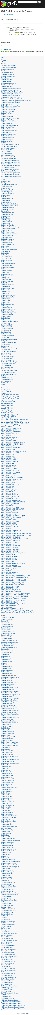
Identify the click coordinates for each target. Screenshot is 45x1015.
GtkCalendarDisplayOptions (9, 204)
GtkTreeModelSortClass (8, 977)
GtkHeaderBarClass (7, 774)
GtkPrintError (5, 293)
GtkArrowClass (5, 649)
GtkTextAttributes (6, 937)
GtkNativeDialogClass (7, 823)
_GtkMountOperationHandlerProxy (11, 1003)
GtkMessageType (6, 265)
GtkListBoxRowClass (7, 802)
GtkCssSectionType (7, 214)
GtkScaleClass (5, 881)
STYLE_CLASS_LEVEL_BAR (10, 484)
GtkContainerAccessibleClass (10, 723)
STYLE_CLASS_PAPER (8, 511)
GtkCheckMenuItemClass (9, 707)
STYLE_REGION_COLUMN (9, 602)
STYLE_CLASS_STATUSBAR (10, 549)
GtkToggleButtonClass (8, 954)
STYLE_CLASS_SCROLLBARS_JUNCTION (14, 539)
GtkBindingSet (5, 659)
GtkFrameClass (6, 765)
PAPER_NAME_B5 (7, 412)
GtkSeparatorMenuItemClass (10, 893)
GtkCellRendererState (7, 209)
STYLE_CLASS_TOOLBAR (9, 558)
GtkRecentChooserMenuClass (10, 865)
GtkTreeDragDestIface (8, 968)
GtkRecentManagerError (8, 313)
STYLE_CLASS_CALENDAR (10, 437)
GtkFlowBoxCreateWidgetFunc (10, 106)
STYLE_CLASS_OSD (7, 505)
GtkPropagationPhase (7, 304)
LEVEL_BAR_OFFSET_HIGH (10, 397)
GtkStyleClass (5, 919)
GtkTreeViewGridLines (8, 372)
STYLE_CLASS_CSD (7, 446)
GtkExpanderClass (7, 740)
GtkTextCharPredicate (8, 148)
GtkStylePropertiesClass (8, 923)
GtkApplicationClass (7, 645)
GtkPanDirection (6, 279)
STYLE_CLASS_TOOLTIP (9, 560)
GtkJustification (6, 258)
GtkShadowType (6, 330)
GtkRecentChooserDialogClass (10, 861)
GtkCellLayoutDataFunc (8, 83)
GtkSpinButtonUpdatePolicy (9, 339)
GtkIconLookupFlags (7, 244)
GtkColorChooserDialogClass (10, 710)
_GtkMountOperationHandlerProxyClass (13, 1005)
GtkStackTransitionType (8, 342)
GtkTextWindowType (7, 360)
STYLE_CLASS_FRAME (8, 465)
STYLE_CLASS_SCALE (8, 532)
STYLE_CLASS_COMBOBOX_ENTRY (13, 442)
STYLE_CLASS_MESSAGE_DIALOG (12, 498)
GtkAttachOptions (6, 192)
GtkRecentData (5, 868)
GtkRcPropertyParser (7, 137)
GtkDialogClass (6, 728)
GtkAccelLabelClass (7, 623)
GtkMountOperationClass (8, 821)
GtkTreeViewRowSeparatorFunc (11, 173)
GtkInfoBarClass (6, 789)
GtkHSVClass (5, 770)
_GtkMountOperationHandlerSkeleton (12, 1007)
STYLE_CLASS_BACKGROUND (11, 432)
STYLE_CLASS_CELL (8, 439)
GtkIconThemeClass (7, 782)
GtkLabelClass (5, 793)
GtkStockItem (5, 916)
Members (5, 42)
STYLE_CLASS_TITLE (8, 554)
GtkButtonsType (6, 202)
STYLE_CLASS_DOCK (8, 456)
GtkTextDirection (6, 353)
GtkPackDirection (6, 270)
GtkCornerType (5, 211)
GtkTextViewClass (6, 947)
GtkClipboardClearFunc (8, 85)
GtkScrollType (5, 323)
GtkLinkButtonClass (7, 798)
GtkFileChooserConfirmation (9, 234)
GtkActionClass (6, 628)
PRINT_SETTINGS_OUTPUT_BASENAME (14, 419)
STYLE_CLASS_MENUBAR (9, 495)
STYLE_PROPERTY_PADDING (11, 591)
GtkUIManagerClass (7, 988)
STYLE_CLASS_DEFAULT (9, 449)
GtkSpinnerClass (6, 907)
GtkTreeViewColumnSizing (9, 369)
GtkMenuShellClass (7, 814)
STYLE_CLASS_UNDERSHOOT (11, 567)
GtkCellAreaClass (6, 681)
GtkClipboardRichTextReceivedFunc (12, 92)
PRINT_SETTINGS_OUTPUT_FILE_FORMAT (15, 423)
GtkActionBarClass (7, 626)
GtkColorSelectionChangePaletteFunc (12, 99)
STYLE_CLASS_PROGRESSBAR (11, 518)
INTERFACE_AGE (6, 393)
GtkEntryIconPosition (7, 225)
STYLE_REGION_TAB (8, 607)
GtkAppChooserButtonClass (9, 640)
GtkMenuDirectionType (8, 263)
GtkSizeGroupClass (7, 902)
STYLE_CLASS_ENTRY (8, 458)
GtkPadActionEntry (7, 830)
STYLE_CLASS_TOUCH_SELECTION (13, 563)
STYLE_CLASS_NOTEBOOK (10, 504)
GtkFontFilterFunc (6, 113)
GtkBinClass (5, 654)
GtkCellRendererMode (7, 207)
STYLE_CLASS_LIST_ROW (9, 490)
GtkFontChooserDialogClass (9, 756)
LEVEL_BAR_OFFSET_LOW (10, 398)
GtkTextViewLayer (6, 358)
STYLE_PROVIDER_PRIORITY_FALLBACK (14, 595)
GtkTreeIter (4, 972)
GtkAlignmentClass (7, 638)
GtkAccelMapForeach (7, 69)
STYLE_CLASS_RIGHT (8, 528)
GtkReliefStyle (5, 318)
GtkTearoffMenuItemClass (9, 933)
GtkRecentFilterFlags (7, 311)
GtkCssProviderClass (7, 726)
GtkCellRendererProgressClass (10, 695)
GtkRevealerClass (6, 877)
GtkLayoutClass (6, 795)
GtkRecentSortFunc (7, 141)
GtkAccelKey (5, 621)
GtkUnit (3, 376)
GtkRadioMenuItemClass (8, 849)
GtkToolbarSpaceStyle (8, 363)
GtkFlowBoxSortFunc (7, 111)
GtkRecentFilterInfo (7, 870)
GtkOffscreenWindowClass (9, 826)
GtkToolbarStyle (6, 365)
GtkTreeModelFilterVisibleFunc (10, 162)
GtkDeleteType (5, 216)
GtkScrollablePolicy (7, 325)
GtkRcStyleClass (6, 858)
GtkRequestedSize (7, 873)
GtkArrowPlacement (7, 186)
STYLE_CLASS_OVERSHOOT (10, 507)
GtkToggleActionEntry (7, 952)
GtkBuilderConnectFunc (8, 74)
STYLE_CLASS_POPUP (8, 514)
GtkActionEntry (5, 630)
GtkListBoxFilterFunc (7, 120)
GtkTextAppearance (7, 935)
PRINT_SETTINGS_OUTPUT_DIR (11, 421)
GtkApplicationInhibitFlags (9, 184)
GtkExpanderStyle (6, 230)
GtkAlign (3, 183)
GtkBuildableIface (6, 666)
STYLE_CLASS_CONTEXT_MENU (12, 444)
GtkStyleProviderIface (8, 924)
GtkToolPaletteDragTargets (9, 362)
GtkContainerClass (7, 724)
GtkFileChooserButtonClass (9, 742)
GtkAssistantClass (7, 652)
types (11, 14)
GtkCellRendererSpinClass (9, 696)
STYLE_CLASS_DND (7, 454)
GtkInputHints (5, 253)
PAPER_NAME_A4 (7, 409)
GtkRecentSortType (7, 314)
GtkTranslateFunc (6, 153)
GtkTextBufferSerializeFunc (9, 146)
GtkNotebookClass (7, 824)
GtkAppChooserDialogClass (9, 642)
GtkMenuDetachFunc (7, 127)
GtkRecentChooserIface (8, 863)
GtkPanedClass (6, 833)
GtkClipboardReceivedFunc (9, 90)
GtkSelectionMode (6, 327)
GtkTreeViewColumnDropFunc (10, 169)
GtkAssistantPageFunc (8, 72)
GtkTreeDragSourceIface (8, 970)
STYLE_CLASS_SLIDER (8, 544)
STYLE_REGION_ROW (8, 605)
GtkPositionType (6, 290)
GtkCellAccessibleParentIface (10, 677)
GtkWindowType (6, 381)
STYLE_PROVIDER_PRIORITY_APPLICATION (15, 593)
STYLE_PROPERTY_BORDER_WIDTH (13, 584)
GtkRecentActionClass (8, 859)
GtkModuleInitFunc (7, 132)
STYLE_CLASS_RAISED (9, 525)
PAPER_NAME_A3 (7, 407)
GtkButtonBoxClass (7, 670)
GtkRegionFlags (6, 316)
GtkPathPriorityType (7, 281)
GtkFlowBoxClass (6, 752)
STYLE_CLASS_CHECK (8, 440)
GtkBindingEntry (6, 658)
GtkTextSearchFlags (7, 356)
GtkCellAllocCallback (7, 80)
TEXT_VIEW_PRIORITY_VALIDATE (12, 609)
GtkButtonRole (5, 200)
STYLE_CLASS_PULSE (8, 519)
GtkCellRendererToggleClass (10, 702)
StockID (3, 384)
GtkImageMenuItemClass (9, 788)
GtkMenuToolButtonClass (9, 816)
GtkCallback (5, 78)
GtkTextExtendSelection (8, 355)
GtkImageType (5, 251)
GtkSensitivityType (7, 328)
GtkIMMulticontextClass (8, 779)
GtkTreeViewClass (6, 984)
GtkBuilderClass (6, 668)
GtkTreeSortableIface (7, 981)
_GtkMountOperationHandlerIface (11, 1002)
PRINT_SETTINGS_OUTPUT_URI (11, 425)
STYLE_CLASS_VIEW (8, 570)
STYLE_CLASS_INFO (8, 476)
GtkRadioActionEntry (7, 845)
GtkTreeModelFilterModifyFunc (10, 160)
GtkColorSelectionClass (8, 716)
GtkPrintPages (5, 299)
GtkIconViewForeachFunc (9, 115)
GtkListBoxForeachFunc (8, 122)
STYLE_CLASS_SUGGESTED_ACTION (13, 553)
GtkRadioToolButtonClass (9, 851)
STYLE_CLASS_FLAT (8, 463)
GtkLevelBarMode (6, 260)
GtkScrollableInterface (8, 882)
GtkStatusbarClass (7, 914)
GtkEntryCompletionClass (9, 737)
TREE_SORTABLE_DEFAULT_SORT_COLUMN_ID (17, 611)
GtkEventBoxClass (7, 738)
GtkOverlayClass (6, 828)
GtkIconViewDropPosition (9, 249)
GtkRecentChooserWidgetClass (10, 867)
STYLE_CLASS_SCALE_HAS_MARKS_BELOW (16, 535)
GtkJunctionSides (6, 256)
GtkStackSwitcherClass (8, 910)
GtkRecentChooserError (8, 309)
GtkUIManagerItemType (8, 374)
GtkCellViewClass (6, 703)
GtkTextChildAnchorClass (9, 940)
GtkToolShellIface (6, 965)
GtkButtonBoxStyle (7, 198)
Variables (4, 46)
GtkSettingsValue (6, 898)
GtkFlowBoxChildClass (8, 751)
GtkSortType (5, 337)
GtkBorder (4, 663)
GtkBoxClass (5, 665)
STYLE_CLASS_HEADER (9, 468)
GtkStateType (5, 346)
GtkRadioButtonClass (7, 847)
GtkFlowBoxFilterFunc (8, 108)
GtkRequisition (5, 875)
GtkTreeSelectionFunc (8, 167)
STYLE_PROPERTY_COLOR (10, 586)
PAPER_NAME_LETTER (8, 418)
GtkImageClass (6, 786)
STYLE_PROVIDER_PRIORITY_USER (13, 600)
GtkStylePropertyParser (8, 143)
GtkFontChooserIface (7, 758)
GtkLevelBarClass (6, 796)
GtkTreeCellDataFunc (7, 155)
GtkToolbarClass (6, 966)
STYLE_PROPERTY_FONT (9, 588)
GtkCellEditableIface (7, 684)
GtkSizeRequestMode (7, 335)
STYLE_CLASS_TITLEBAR (9, 556)
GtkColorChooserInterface (9, 712)
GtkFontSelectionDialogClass (10, 763)
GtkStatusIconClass (7, 912)
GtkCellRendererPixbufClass (9, 693)
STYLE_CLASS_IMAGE (8, 474)
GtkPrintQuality (5, 300)
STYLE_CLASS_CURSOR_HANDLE (12, 447)
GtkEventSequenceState (8, 228)
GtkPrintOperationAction (8, 295)
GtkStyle (3, 917)
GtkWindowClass (6, 996)
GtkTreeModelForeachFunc (9, 164)
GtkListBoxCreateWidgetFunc (10, 118)
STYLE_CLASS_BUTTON (9, 435)
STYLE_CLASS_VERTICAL (9, 569)
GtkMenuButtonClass (7, 809)
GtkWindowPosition (7, 379)
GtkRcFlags (4, 306)
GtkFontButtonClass (7, 754)
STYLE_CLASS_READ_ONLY (10, 526)
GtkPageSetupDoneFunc (8, 134)
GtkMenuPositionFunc (8, 129)
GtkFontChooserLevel (7, 239)
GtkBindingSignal (6, 661)
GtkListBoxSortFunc (7, 123)
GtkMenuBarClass (6, 807)
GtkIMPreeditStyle (6, 241)
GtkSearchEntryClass (7, 889)
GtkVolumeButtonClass (8, 991)
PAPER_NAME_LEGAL (8, 416)
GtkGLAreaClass (6, 766)
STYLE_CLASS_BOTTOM (9, 433)
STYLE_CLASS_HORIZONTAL (10, 472)
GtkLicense (4, 262)
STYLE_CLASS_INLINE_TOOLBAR (12, 477)
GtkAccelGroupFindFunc (8, 67)
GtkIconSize (5, 246)
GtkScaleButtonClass (7, 879)
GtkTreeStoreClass (7, 982)
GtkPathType (5, 283)
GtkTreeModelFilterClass (8, 974)
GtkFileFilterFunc (6, 104)
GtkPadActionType (7, 274)
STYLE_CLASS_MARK (8, 491)
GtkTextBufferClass (7, 938)
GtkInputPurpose (6, 255)
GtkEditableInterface (7, 731)
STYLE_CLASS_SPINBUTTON (10, 546)
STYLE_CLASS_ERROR (8, 460)
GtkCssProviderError (7, 213)
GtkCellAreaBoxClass (7, 679)
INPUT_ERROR (6, 391)
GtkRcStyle (4, 856)
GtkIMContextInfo (6, 777)
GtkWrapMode (5, 383)
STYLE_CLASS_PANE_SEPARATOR (12, 509)
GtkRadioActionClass (7, 844)
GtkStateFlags (5, 344)
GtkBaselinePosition (7, 193)
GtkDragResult (5, 223)
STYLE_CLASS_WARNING (9, 572)
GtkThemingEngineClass (8, 949)
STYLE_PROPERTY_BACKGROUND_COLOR (15, 575)
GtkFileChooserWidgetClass (9, 745)
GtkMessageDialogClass (8, 817)
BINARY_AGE (5, 389)
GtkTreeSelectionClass (8, 979)
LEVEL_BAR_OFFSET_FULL (10, 395)
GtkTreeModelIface (7, 975)
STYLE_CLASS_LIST (7, 488)
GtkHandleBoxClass (7, 772)
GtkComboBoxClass (7, 719)
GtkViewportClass (6, 989)
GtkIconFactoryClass (7, 780)
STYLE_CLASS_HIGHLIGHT (10, 470)
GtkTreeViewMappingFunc (9, 171)
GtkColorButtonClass (7, 709)
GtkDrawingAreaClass (7, 730)
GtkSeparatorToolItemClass (9, 895)
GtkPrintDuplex (5, 291)
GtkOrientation (5, 269)
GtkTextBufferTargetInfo (8, 351)
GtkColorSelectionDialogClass (10, 717)
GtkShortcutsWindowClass (9, 900)
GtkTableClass (5, 928)
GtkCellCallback (6, 81)
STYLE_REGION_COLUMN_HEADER (12, 604)
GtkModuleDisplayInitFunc (9, 130)
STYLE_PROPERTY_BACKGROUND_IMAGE (15, 577)
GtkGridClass (5, 768)
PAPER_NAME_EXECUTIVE (10, 414)
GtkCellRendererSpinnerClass (10, 698)
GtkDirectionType (6, 221)
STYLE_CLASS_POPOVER (9, 512)
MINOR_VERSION (7, 405)
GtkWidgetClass (6, 995)
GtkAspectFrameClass (8, 651)
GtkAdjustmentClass (7, 637)
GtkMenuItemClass (7, 812)
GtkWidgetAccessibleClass (9, 993)
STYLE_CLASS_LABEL (8, 481)
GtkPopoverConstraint (8, 288)
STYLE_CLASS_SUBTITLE (9, 551)
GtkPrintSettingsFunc (7, 136)
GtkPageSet (5, 277)
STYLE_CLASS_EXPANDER (10, 461)
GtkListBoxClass (6, 800)
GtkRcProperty (5, 854)
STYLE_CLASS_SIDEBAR (9, 542)
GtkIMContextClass (7, 775)
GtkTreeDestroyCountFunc (9, 157)
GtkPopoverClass (6, 837)
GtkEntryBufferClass (7, 733)
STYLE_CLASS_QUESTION (10, 521)
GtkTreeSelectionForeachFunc (10, 165)
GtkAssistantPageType (8, 190)
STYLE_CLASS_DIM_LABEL (10, 453)
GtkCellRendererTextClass (9, 700)
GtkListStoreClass (6, 803)
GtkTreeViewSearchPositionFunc (11, 176)
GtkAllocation (5, 71)
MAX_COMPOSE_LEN (8, 402)
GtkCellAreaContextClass (9, 682)
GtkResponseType (6, 320)
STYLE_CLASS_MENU (8, 493)
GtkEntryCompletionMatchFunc (10, 102)
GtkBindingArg (5, 656)
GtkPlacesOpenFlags (7, 285)
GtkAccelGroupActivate (8, 65)
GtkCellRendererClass (8, 689)
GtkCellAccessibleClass (8, 675)
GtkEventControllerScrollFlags (10, 227)
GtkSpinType (5, 341)
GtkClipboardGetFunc (7, 86)
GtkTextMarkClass (6, 942)
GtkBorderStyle (5, 195)
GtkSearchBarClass (7, 888)
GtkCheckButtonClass (8, 705)
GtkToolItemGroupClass (8, 961)
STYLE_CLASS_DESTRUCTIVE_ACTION (14, 451)
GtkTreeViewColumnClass (9, 986)
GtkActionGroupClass (7, 631)
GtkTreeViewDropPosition (9, 370)
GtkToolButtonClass (7, 958)
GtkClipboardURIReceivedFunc (10, 97)
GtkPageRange (5, 831)
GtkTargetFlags (5, 349)
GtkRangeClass (6, 852)
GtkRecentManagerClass (8, 872)
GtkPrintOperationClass (8, 838)
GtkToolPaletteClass (7, 963)
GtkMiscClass (5, 819)
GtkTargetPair (5, 931)
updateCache (6, 49)
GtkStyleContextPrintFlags (9, 348)
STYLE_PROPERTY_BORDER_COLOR (13, 579)
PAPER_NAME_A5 (7, 411)
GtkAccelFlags (5, 181)
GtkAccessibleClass (7, 624)
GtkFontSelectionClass (8, 761)
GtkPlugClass (5, 835)
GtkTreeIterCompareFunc (9, 158)
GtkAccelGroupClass (7, 619)
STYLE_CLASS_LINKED (8, 486)
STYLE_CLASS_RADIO (8, 523)
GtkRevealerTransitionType (9, 321)
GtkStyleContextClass (8, 921)
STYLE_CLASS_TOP (7, 561)
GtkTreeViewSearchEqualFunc (10, 174)
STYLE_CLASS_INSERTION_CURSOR (13, 479)
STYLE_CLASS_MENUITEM (10, 496)
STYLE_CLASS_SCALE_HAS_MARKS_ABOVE (16, 533)
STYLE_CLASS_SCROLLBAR (10, 537)
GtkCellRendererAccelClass (9, 687)
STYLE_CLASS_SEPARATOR (10, 540)
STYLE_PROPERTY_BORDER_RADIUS (13, 581)
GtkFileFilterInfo (6, 747)
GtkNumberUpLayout (7, 267)
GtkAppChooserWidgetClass (9, 644)
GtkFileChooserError (7, 235)
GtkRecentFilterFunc (7, 139)
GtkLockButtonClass (7, 805)
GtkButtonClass (6, 672)
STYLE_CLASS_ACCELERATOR (11, 428)
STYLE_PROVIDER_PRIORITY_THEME (13, 598)
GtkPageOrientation (7, 276)
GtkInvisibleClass (6, 791)
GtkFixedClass (5, 749)
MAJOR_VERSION (7, 400)
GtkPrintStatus (5, 302)
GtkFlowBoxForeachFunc (9, 109)
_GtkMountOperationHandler (9, 1000)
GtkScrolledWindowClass (8, 886)
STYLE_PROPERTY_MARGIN (10, 589)
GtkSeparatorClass (7, 891)
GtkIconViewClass (6, 784)
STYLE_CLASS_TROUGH (9, 565)
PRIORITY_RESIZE (7, 426)
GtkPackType (5, 272)
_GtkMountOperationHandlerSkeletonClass (14, 1009)
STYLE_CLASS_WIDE (8, 574)
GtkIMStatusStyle (6, 242)
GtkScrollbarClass (6, 884)
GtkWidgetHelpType (7, 378)
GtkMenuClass (5, 810)
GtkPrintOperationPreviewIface (10, 840)
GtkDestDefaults (6, 218)
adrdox (27, 1013)
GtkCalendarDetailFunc (8, 76)
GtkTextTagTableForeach (8, 150)
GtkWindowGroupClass (8, 998)
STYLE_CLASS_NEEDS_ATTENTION (13, 502)
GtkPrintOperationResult (8, 297)
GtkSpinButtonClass (7, 905)
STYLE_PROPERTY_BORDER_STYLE (13, 583)
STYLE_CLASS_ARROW (9, 430)
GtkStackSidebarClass (8, 909)
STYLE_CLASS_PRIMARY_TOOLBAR (13, 516)
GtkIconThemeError (7, 248)
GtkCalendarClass (6, 673)
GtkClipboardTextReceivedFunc (10, 95)
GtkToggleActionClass (8, 951)
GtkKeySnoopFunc (7, 116)
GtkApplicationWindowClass (9, 647)
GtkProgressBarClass (7, 842)
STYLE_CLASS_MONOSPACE (10, 500)
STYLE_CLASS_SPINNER (9, 547)
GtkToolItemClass (6, 960)
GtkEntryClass (5, 735)
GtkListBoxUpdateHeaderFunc (10, 125)
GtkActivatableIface (7, 635)
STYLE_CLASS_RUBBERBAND (11, 530)
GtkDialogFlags (5, 220)
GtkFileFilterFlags (6, 237)
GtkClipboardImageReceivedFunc (11, 88)
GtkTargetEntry (5, 930)
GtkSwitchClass (6, 926)
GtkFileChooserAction (7, 232)
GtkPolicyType (5, 286)
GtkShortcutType (6, 332)
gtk (5, 14)
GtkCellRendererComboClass (10, 691)
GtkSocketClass (6, 903)
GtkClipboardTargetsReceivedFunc (11, 94)
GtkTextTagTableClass (8, 945)
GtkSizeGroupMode (7, 334)
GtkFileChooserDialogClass (9, 744)
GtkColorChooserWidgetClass (10, 714)
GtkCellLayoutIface (7, 686)
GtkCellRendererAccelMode (9, 206)
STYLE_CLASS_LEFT (8, 482)
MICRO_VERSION (7, 403)
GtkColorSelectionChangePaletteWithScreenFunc (16, 101)
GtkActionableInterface (8, 633)
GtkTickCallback (6, 151)
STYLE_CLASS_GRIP (8, 467)
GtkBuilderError (5, 197)
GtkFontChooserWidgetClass (10, 759)
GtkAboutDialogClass (7, 617)
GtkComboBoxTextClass (8, 721)
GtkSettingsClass (6, 896)
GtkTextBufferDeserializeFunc (10, 144)
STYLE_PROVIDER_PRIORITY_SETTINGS (14, 597)
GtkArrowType (5, 188)
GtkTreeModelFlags (7, 367)
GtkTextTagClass (6, 944)
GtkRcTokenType (6, 307)
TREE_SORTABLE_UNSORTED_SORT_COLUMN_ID (17, 612)
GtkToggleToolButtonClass (9, 956)
